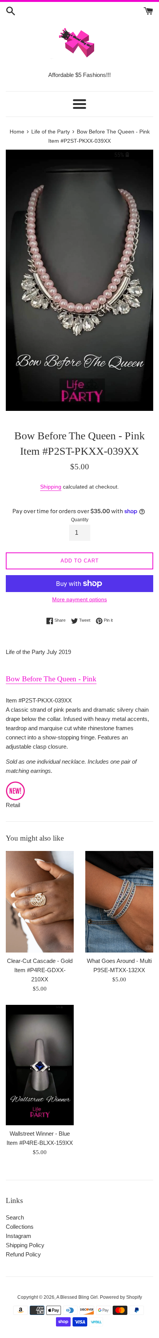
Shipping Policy (25, 1245)
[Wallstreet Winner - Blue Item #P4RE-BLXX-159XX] (40, 1065)
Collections (20, 1226)
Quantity (79, 519)
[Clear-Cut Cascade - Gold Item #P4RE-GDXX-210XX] (40, 902)
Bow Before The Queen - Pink (51, 679)
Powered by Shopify (121, 1297)
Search (15, 1217)
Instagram (18, 1236)
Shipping (50, 487)
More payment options (79, 599)
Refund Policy (23, 1254)
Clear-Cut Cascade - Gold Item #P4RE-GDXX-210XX (40, 970)
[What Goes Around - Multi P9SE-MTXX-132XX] (119, 902)
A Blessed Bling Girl (77, 1297)
